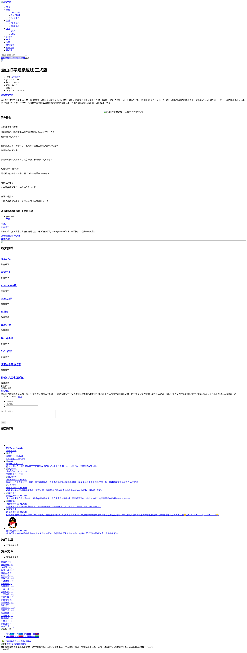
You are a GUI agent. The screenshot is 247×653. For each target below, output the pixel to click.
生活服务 (7, 616)
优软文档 (10, 45)
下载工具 (7, 589)
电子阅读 (7, 594)
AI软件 (6, 621)
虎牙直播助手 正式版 (10, 236)
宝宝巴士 (6, 272)
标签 (8, 39)
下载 (8, 219)
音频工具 (7, 626)
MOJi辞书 (6, 351)
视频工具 (7, 570)
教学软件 (21, 58)
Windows (13, 58)
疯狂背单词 (7, 338)
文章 (8, 29)
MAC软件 (15, 15)
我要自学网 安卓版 (11, 364)
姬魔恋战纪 (6, 239)
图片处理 (7, 581)
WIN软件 (15, 12)
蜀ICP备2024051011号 (16, 644)
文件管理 (7, 597)
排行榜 (9, 37)
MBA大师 (6, 298)
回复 (20, 396)
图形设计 (7, 584)
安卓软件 (15, 18)
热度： (9, 85)
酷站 (13, 34)
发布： (9, 90)
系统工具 (7, 610)
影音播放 (7, 613)
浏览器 (6, 567)
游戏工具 (7, 578)
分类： (9, 77)
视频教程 (7, 618)
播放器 (6, 562)
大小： (9, 80)
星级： (9, 88)
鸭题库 (4, 311)
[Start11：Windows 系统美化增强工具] (123, 242)
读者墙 (9, 50)
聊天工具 (7, 573)
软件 (8, 10)
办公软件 (7, 565)
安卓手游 (8, 607)
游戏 (8, 20)
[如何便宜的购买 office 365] (123, 61)
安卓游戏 (15, 23)
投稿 (8, 42)
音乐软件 (7, 602)
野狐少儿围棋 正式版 (12, 377)
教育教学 (5, 227)
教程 (13, 31)
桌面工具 (7, 575)
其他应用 (7, 592)
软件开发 (7, 624)
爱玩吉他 (6, 325)
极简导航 (10, 47)
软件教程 (7, 600)
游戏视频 (15, 26)
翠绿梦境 (5, 391)
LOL (5, 605)
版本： (9, 82)
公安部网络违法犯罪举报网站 (17, 641)
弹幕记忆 (6, 259)
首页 (8, 7)
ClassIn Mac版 (9, 285)
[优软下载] (6, 2)
